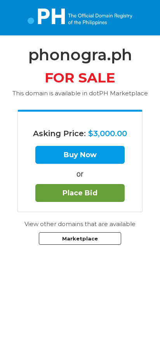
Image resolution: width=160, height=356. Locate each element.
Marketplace (80, 238)
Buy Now (80, 155)
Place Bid (80, 193)
